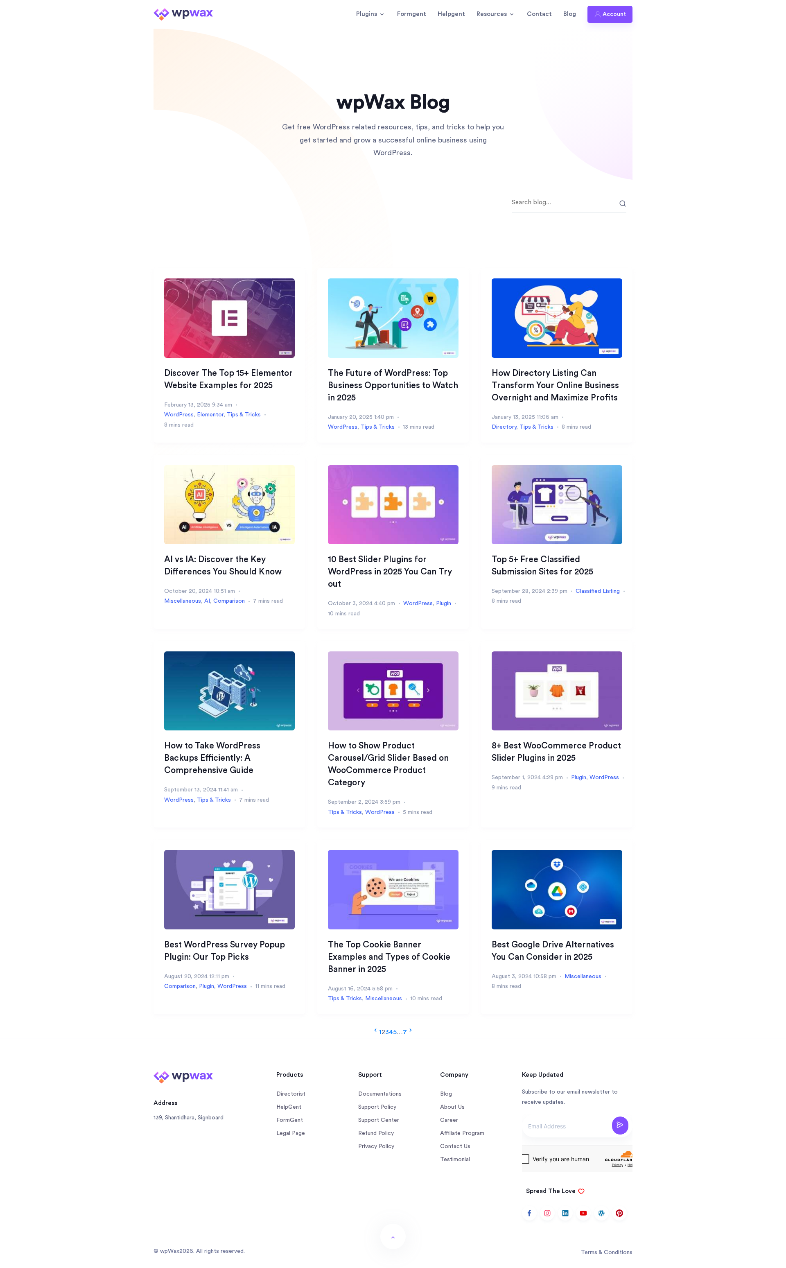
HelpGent (288, 1107)
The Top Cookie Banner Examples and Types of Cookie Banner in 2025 (389, 957)
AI (207, 601)
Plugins (366, 14)
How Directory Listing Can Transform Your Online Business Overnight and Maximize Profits (555, 385)
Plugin (443, 603)
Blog (569, 14)
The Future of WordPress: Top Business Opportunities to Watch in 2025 (393, 385)
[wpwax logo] (183, 14)
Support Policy (377, 1107)
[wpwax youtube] (583, 1213)
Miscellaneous (182, 601)
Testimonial (455, 1159)
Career (449, 1120)
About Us (452, 1107)
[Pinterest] (619, 1213)
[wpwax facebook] (529, 1213)
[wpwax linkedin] (565, 1213)
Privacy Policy (376, 1146)
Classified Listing (598, 591)
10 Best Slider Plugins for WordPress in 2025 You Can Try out (390, 571)
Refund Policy (376, 1133)
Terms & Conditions (606, 1252)
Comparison (229, 601)
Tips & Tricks (244, 415)
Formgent (411, 14)
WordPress (179, 415)
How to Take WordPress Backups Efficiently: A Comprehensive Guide (212, 758)
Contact (539, 14)
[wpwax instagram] (547, 1213)
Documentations (380, 1094)
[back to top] (393, 1236)
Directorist (290, 1094)
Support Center (378, 1120)
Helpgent (451, 14)
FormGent (289, 1120)
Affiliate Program (462, 1133)
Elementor (210, 415)
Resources (492, 14)
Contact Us (455, 1146)
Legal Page (290, 1133)
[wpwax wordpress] (601, 1213)
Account (614, 14)
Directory (504, 427)
